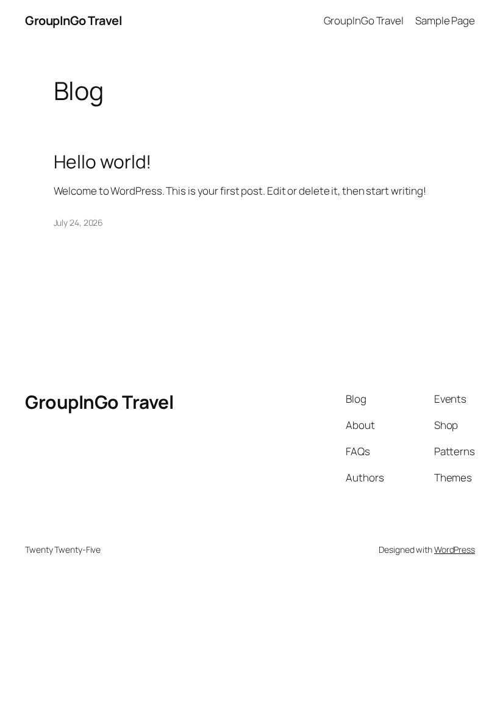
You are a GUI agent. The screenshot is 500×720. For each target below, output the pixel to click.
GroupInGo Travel (73, 20)
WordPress (454, 549)
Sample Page (445, 20)
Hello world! (103, 161)
